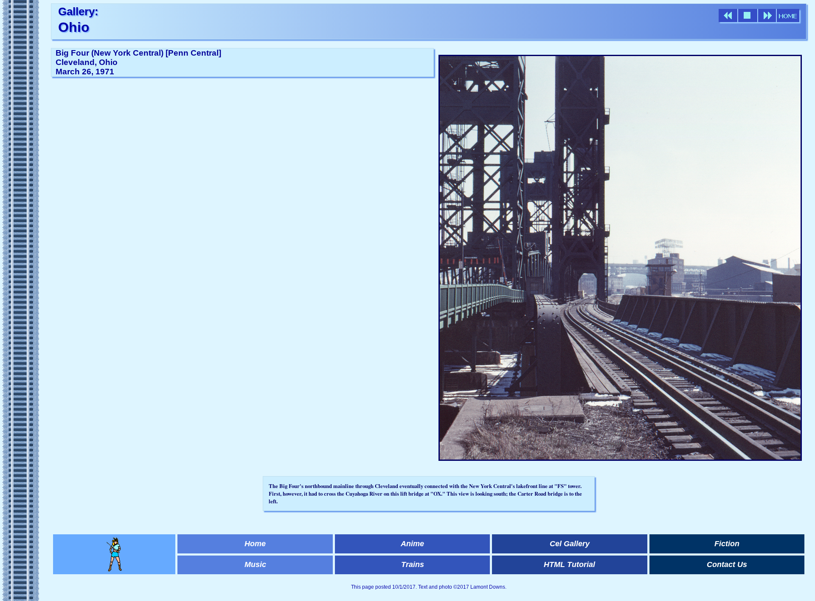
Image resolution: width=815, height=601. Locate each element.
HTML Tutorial (569, 564)
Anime (412, 543)
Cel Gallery (570, 543)
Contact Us (727, 564)
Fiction (726, 543)
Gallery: (78, 11)
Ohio (74, 27)
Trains (412, 564)
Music (255, 564)
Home (255, 543)
